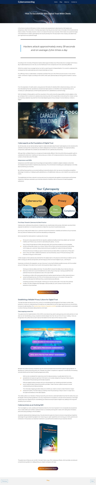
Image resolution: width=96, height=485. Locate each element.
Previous (4, 481)
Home (55, 2)
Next (92, 481)
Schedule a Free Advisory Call (48, 292)
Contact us (74, 2)
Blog (61, 2)
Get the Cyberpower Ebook (48, 468)
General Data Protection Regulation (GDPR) (45, 306)
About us (66, 2)
